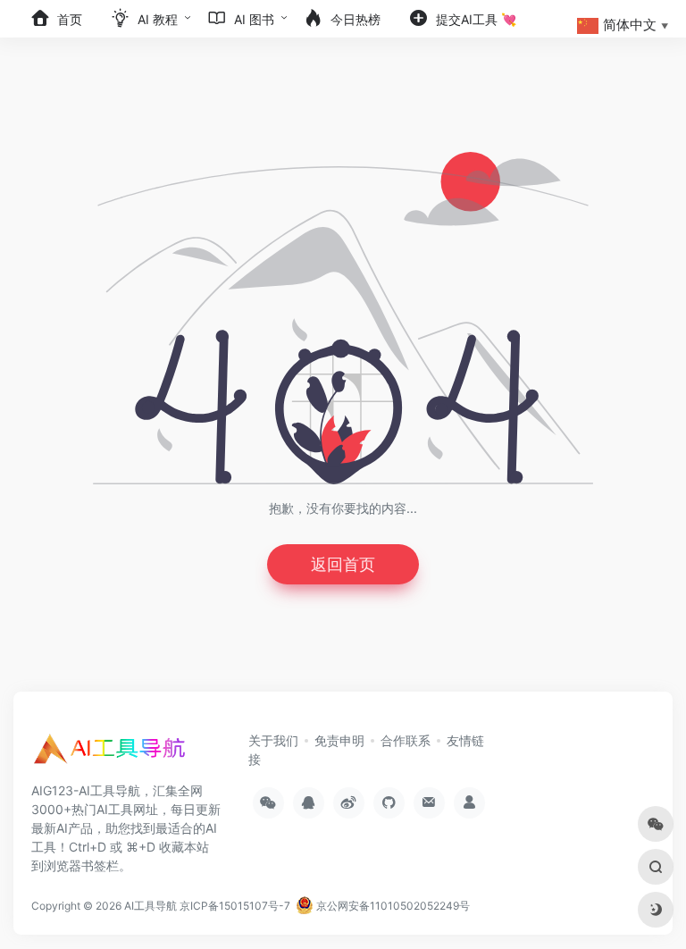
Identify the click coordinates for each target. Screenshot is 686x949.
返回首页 (343, 564)
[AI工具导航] (111, 754)
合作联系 (406, 740)
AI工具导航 (150, 905)
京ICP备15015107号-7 (235, 905)
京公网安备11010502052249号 (392, 905)
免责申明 (339, 740)
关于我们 (273, 740)
